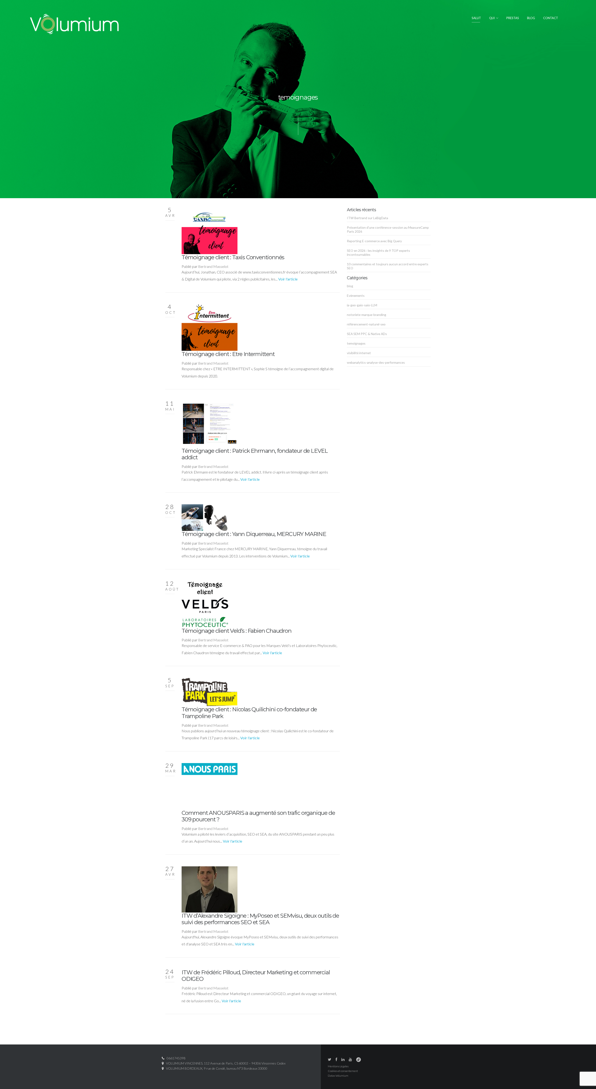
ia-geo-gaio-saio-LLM (362, 305)
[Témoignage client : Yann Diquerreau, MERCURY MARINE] (204, 517)
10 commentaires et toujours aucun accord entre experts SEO (387, 266)
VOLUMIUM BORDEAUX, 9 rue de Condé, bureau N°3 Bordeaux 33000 (216, 1068)
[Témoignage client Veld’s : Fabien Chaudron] (205, 604)
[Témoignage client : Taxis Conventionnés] (209, 230)
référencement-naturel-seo (366, 324)
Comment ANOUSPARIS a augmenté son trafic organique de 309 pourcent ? (258, 816)
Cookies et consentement (343, 1071)
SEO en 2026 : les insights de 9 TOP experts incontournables (378, 252)
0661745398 (176, 1058)
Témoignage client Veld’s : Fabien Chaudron (236, 630)
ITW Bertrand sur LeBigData (367, 218)
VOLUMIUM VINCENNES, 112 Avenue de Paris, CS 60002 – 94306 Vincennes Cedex (225, 1063)
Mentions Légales (338, 1066)
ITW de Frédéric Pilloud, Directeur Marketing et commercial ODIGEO (256, 975)
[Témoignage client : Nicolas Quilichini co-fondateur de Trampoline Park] (209, 691)
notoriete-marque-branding (366, 315)
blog (350, 286)
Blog (531, 18)
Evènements (356, 295)
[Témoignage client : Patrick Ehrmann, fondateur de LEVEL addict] (209, 424)
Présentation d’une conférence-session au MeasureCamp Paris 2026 (388, 229)
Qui (492, 18)
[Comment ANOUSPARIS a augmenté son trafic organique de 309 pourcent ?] (209, 786)
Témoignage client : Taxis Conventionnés (233, 257)
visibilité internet (359, 353)
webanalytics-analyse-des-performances (376, 362)
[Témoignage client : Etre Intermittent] (209, 327)
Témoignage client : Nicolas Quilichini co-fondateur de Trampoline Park (249, 712)
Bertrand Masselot (213, 266)
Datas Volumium (338, 1075)
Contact (550, 18)
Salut (476, 18)
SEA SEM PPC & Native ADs (367, 334)
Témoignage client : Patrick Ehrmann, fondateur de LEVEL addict (255, 454)
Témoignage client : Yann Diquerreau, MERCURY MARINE (254, 534)
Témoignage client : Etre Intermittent (228, 354)
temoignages (356, 343)
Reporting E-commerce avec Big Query (374, 241)
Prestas (512, 18)
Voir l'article (288, 279)
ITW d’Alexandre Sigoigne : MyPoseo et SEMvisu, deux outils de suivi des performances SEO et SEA (260, 919)
